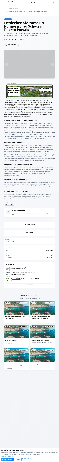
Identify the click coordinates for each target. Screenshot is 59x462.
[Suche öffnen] (31, 2)
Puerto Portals (12, 11)
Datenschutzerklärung (7, 456)
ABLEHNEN (17, 459)
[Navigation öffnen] (54, 2)
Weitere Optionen (26, 458)
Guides (6, 11)
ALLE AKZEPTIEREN (7, 459)
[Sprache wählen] (34, 2)
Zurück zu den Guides (13, 8)
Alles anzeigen (29, 284)
